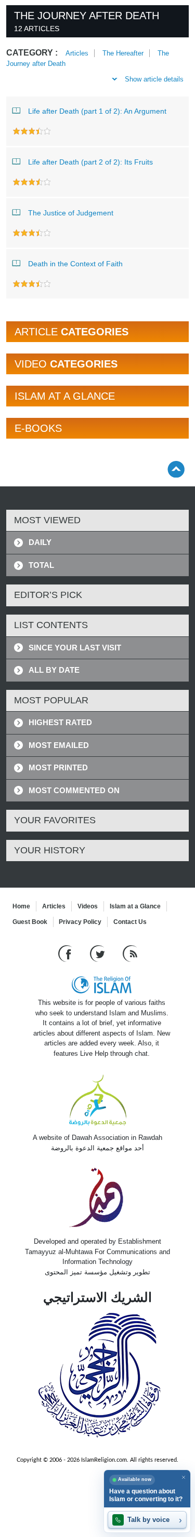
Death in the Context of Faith (75, 264)
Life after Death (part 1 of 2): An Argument (97, 111)
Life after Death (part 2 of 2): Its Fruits (90, 162)
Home (21, 906)
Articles (77, 53)
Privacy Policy (80, 922)
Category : (32, 52)
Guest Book (29, 922)
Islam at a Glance (135, 906)
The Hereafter (123, 53)
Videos (87, 906)
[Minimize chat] (183, 1477)
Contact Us (130, 922)
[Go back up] (176, 469)
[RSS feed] (130, 953)
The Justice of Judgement (70, 213)
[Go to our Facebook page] (66, 953)
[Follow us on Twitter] (98, 953)
